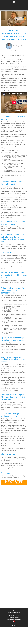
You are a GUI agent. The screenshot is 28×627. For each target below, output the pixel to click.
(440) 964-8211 (16, 612)
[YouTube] (14, 621)
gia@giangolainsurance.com (14, 619)
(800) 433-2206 (17, 614)
